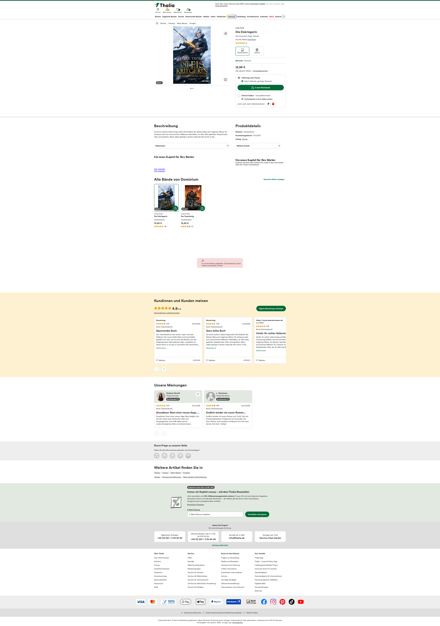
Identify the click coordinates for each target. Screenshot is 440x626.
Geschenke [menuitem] (280, 16)
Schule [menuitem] (181, 16)
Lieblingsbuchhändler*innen (266, 565)
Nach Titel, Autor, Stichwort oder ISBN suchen (232, 4)
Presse (157, 565)
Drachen (186, 473)
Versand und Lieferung (230, 565)
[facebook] (264, 602)
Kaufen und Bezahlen (229, 561)
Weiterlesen (160, 146)
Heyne (245, 139)
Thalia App (259, 558)
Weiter (283, 16)
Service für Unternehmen (198, 580)
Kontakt (191, 561)
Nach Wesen (182, 23)
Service (191, 553)
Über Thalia (159, 553)
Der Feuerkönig (193, 206)
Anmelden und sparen (257, 514)
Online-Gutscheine (229, 569)
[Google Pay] (185, 602)
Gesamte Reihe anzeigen (274, 179)
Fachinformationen (161, 569)
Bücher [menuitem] (158, 16)
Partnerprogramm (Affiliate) (266, 580)
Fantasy (172, 23)
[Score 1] (156, 455)
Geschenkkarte (261, 572)
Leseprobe (225, 79)
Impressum (158, 583)
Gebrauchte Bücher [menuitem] (193, 16)
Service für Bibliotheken (197, 576)
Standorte (158, 572)
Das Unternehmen (161, 558)
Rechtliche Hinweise (195, 504)
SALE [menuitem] (271, 16)
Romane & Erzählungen (171, 477)
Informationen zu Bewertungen (167, 313)
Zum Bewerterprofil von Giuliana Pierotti (178, 396)
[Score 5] (188, 455)
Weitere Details (243, 146)
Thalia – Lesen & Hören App (266, 561)
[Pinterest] (282, 602)
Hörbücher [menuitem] (221, 16)
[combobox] (239, 77)
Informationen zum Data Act (232, 587)
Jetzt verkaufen (159, 169)
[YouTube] (301, 602)
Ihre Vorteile (260, 553)
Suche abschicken (221, 6)
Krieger (193, 23)
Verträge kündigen (228, 580)
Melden (162, 360)
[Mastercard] (152, 602)
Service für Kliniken (196, 587)
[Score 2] (164, 455)
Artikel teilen (225, 33)
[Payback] (233, 602)
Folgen (198, 394)
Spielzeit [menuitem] (231, 16)
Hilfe (190, 558)
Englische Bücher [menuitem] (169, 16)
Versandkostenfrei (260, 71)
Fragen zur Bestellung (230, 558)
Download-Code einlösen (231, 572)
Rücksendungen (194, 569)
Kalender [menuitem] (264, 16)
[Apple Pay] (200, 602)
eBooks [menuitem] (206, 16)
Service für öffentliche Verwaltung (202, 583)
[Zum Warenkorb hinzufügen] (175, 208)
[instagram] (273, 602)
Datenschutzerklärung (230, 583)
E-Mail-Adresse (193, 510)
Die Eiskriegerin (166, 206)
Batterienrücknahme (196, 565)
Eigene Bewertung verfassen (271, 308)
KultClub (258, 591)
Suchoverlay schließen (257, 4)
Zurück (156, 369)
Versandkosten (237, 622)
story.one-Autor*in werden (266, 569)
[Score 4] (180, 455)
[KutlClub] (251, 602)
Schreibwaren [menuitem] (253, 16)
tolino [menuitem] (213, 16)
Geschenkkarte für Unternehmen (268, 576)
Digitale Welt (260, 583)
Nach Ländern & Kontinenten (195, 477)
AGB (156, 587)
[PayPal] (216, 602)
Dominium (251, 39)
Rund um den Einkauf (230, 553)
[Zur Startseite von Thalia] (165, 5)
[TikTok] (291, 602)
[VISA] (140, 602)
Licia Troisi (239, 28)
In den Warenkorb (262, 87)
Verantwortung (160, 576)
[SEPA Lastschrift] (168, 602)
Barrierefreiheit (160, 580)
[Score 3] (172, 455)
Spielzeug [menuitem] (241, 16)
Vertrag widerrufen (220, 545)
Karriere (157, 561)
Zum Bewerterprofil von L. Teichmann (228, 396)
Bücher (163, 23)
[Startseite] (157, 23)
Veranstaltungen (261, 587)
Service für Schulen (196, 572)
